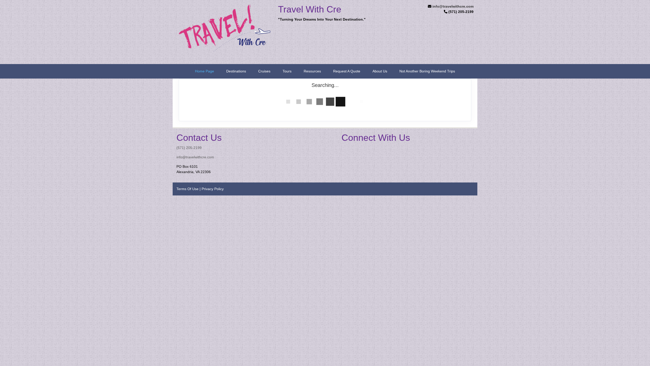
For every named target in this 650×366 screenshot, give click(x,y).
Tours (287, 71)
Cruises (264, 71)
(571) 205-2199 (189, 148)
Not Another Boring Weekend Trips (427, 71)
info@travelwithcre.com (453, 6)
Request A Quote (346, 71)
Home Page (204, 71)
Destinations (236, 71)
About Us (379, 71)
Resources (312, 71)
